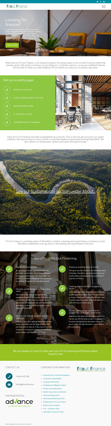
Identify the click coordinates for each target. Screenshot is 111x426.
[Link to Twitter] (97, 1)
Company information (51, 382)
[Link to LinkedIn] (104, 1)
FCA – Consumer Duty (51, 408)
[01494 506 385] (9, 376)
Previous (2, 32)
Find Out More (12, 45)
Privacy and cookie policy (52, 388)
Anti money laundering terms (54, 398)
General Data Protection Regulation (56, 375)
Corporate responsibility (52, 378)
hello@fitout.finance (25, 384)
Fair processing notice (51, 395)
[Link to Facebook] (100, 1)
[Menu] (103, 6)
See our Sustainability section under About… (55, 191)
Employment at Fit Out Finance (54, 402)
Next (109, 32)
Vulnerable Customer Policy (53, 412)
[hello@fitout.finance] (9, 384)
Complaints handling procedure (54, 385)
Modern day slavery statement (54, 392)
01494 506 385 (22, 376)
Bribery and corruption (51, 405)
